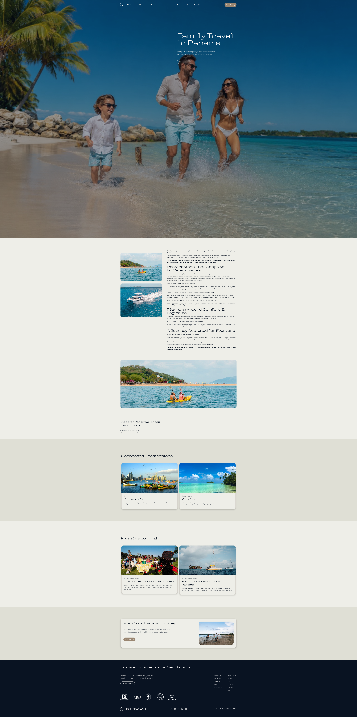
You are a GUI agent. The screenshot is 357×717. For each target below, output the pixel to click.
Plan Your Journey (127, 683)
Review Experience (184, 61)
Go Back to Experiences (129, 430)
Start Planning (129, 639)
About (188, 5)
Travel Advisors (200, 5)
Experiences (156, 5)
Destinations (169, 5)
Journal (180, 5)
